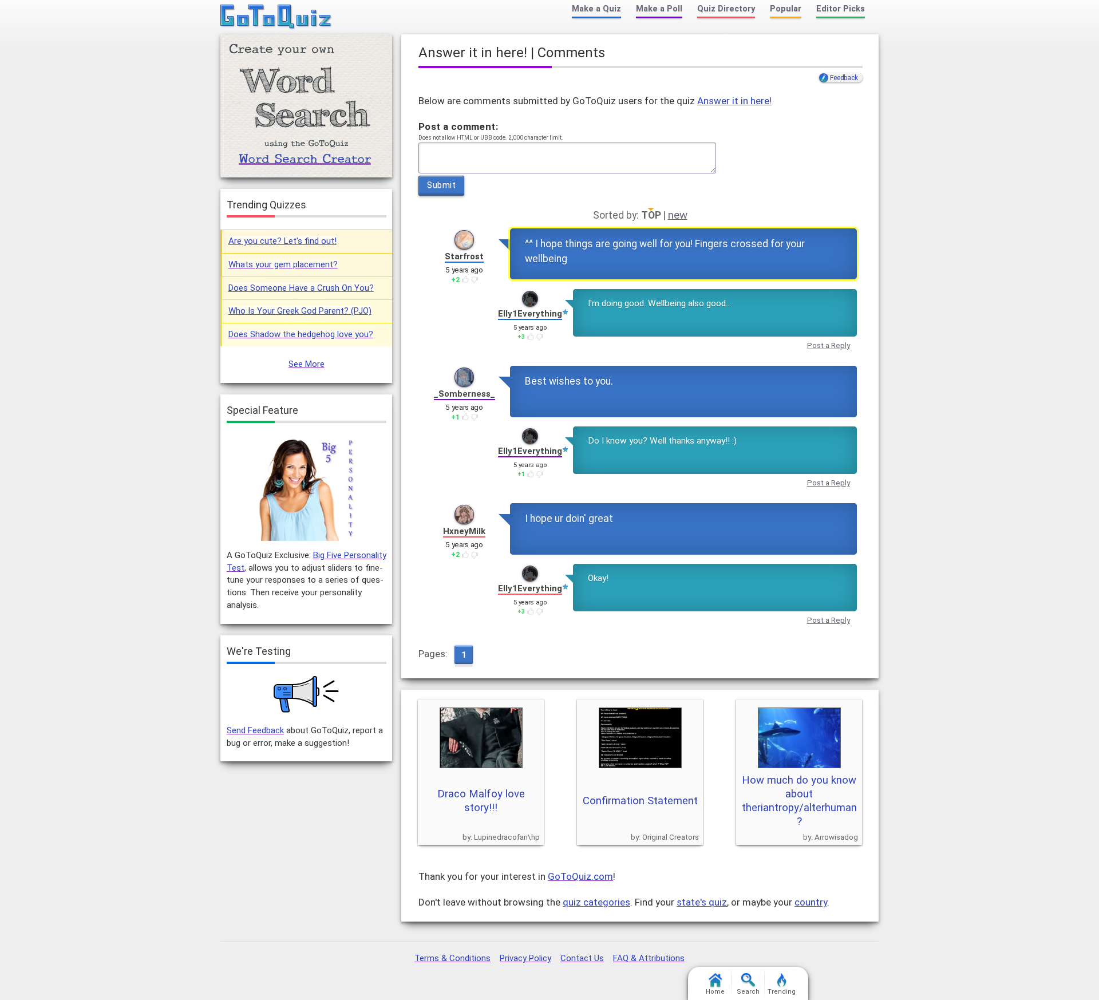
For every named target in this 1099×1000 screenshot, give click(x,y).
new (677, 215)
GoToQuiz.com (580, 876)
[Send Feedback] (306, 694)
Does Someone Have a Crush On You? (301, 288)
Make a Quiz (596, 9)
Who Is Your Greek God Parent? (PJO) (299, 311)
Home (715, 991)
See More (306, 364)
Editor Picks (840, 9)
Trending (782, 991)
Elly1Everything (530, 314)
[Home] (276, 17)
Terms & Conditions (452, 958)
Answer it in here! (734, 100)
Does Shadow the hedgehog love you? (300, 334)
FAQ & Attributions (649, 958)
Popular (785, 9)
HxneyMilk (464, 531)
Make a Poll (659, 9)
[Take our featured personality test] (306, 488)
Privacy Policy (525, 958)
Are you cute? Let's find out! (282, 241)
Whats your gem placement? (283, 264)
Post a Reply (828, 345)
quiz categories (596, 902)
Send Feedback (255, 730)
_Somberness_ (464, 394)
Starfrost (464, 256)
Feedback (843, 78)
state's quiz (702, 902)
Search (748, 991)
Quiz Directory (726, 9)
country (810, 902)
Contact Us (582, 958)
